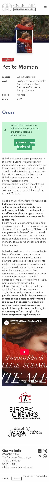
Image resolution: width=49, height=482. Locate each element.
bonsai (16, 478)
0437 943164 (9, 464)
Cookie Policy (41, 476)
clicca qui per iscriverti (25, 144)
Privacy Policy (28, 476)
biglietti (8, 59)
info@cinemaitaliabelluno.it (17, 467)
